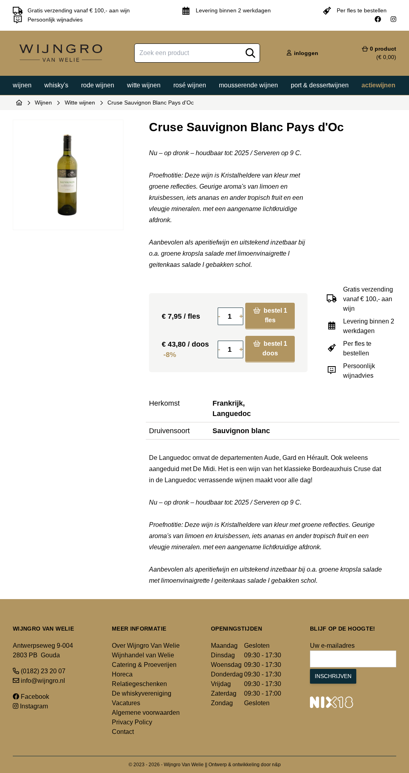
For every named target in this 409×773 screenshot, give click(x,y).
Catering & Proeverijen (144, 664)
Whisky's (56, 85)
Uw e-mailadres (332, 645)
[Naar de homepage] (19, 102)
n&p (276, 764)
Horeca (122, 674)
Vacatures (126, 703)
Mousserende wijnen (248, 85)
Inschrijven (333, 676)
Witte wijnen (144, 85)
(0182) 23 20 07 (42, 671)
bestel (274, 315)
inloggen (305, 53)
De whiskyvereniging (141, 693)
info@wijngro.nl (42, 680)
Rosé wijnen (189, 85)
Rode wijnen (97, 85)
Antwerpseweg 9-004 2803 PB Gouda (43, 650)
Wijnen (22, 85)
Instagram (33, 706)
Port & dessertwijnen (320, 85)
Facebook (34, 696)
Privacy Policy (132, 722)
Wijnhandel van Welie (143, 655)
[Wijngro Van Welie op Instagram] (393, 19)
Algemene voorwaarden (146, 712)
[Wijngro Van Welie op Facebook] (377, 19)
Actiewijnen (378, 85)
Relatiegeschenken (139, 683)
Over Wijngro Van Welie (146, 645)
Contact (123, 731)
